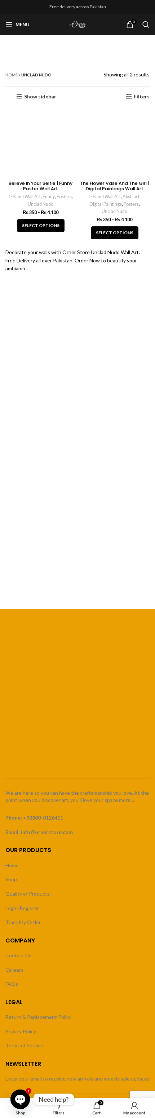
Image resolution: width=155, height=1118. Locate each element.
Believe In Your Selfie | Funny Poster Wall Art (40, 186)
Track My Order (23, 922)
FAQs (11, 984)
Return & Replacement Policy (38, 1017)
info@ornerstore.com (47, 832)
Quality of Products (27, 894)
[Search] (146, 24)
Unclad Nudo (40, 204)
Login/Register (22, 908)
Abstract (131, 196)
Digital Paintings (105, 204)
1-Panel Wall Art (24, 196)
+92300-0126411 (43, 818)
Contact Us (18, 955)
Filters (142, 96)
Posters (64, 196)
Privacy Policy (20, 1031)
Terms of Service (24, 1045)
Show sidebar (40, 96)
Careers (14, 970)
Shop (11, 879)
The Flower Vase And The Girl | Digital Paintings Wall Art (114, 186)
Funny (49, 196)
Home (11, 74)
